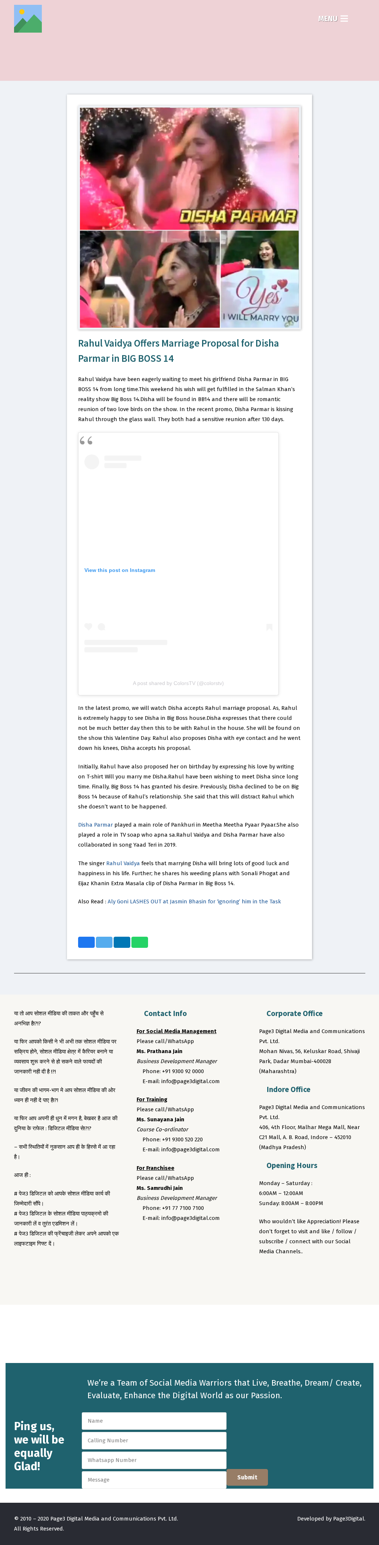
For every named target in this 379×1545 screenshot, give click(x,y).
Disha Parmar (95, 824)
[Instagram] (294, 1272)
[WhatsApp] (322, 1272)
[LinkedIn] (308, 1272)
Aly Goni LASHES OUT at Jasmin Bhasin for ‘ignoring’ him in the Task (194, 901)
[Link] (28, 19)
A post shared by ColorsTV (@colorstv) (178, 683)
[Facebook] (266, 1272)
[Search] (360, 18)
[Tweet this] (104, 942)
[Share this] (86, 942)
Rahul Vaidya (123, 863)
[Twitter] (280, 1272)
